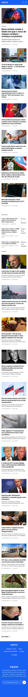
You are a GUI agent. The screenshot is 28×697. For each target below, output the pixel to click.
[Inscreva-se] (24, 682)
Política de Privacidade (10, 651)
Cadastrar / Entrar (11, 649)
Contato (21, 651)
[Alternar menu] (25, 2)
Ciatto (15, 655)
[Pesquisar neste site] (23, 2)
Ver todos (5, 637)
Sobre (20, 649)
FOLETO (5, 2)
